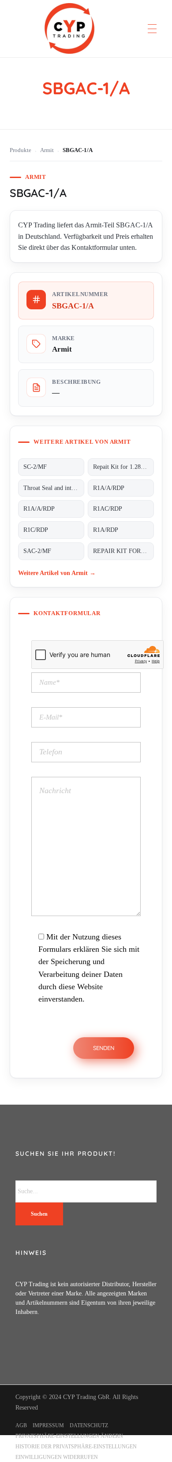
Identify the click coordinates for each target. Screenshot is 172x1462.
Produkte (20, 150)
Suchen (39, 1214)
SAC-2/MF (37, 551)
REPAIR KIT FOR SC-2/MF (123, 551)
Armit (47, 150)
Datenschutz (89, 1425)
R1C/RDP (35, 530)
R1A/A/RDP (108, 488)
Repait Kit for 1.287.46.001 (123, 467)
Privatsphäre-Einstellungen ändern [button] (69, 1436)
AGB (21, 1425)
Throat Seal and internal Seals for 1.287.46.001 (53, 488)
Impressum (48, 1425)
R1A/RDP (105, 530)
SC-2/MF (35, 467)
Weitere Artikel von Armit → (57, 572)
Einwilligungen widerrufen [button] (56, 1457)
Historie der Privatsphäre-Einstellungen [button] (76, 1446)
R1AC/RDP (107, 508)
